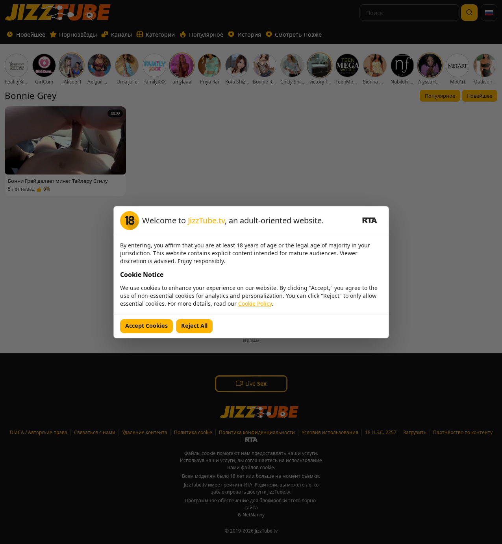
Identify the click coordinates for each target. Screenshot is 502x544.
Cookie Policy (255, 303)
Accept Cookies (146, 325)
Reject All (194, 325)
